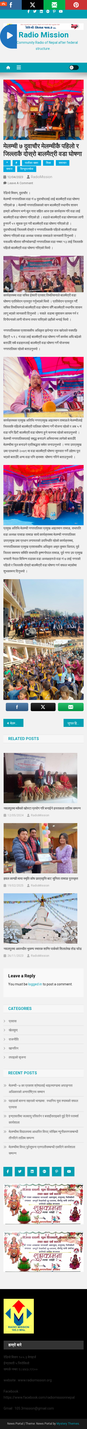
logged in (35, 984)
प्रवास (12, 1021)
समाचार (62, 162)
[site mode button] (74, 67)
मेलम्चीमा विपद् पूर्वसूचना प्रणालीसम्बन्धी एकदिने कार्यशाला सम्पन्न (42, 1150)
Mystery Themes (68, 1423)
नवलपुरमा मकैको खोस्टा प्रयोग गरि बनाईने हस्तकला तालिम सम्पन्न (42, 808)
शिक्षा (48, 162)
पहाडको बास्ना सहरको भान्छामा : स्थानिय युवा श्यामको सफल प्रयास (43, 1104)
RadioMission (41, 177)
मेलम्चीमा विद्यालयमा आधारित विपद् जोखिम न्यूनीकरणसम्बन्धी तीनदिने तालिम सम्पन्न (43, 1135)
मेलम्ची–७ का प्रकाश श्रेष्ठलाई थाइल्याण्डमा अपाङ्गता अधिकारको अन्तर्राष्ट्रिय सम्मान (40, 1089)
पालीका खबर (31, 162)
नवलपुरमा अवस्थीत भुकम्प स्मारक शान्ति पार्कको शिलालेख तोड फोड (43, 949)
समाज (9, 169)
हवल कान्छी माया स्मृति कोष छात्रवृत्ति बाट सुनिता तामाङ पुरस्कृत (41, 878)
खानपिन (13, 1048)
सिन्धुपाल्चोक (26, 169)
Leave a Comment (20, 183)
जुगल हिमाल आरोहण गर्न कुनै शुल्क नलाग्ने (75, 723)
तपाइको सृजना (17, 1057)
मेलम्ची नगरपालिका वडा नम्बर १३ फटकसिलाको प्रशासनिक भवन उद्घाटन (16, 723)
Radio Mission (44, 34)
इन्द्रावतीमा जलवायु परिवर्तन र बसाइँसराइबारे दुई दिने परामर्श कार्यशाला (44, 1119)
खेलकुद (13, 1030)
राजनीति (14, 1039)
